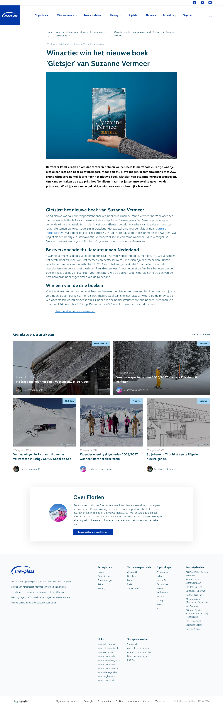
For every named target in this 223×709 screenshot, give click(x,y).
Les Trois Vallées (194, 586)
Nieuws (100, 44)
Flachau (160, 588)
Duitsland (131, 576)
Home (101, 572)
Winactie (88, 44)
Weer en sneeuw (65, 15)
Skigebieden (41, 15)
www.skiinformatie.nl (107, 652)
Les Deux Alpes (193, 620)
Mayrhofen (162, 580)
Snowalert (132, 644)
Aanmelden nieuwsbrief (138, 648)
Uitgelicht (132, 15)
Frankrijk (131, 580)
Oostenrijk (132, 572)
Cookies (119, 701)
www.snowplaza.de (107, 664)
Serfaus (160, 596)
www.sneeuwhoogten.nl (109, 660)
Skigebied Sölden (194, 624)
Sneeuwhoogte (105, 580)
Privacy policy (104, 701)
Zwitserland (133, 588)
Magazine (188, 15)
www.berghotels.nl (106, 676)
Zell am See (162, 584)
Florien (77, 44)
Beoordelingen (170, 15)
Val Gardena (192, 606)
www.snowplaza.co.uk (108, 668)
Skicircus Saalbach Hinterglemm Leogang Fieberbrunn (197, 613)
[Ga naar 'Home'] (10, 15)
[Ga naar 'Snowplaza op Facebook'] (194, 2)
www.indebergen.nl (107, 644)
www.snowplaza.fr (106, 680)
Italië (129, 584)
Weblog (114, 15)
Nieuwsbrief (152, 15)
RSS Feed (131, 660)
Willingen (161, 600)
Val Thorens (162, 592)
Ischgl (159, 576)
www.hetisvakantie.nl (108, 648)
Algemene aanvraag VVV (139, 652)
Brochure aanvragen (137, 656)
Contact (147, 701)
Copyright (88, 701)
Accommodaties (92, 15)
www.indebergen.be (107, 672)
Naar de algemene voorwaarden (75, 311)
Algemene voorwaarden (67, 701)
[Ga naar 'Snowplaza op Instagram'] (210, 2)
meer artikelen (198, 334)
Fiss (158, 608)
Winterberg (162, 572)
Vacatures (160, 701)
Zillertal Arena (193, 629)
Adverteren (133, 701)
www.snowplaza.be (107, 656)
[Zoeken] (209, 15)
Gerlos (160, 604)
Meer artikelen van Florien (93, 532)
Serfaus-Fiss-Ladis (195, 594)
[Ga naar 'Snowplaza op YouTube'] (202, 2)
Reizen (101, 584)
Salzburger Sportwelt (196, 590)
